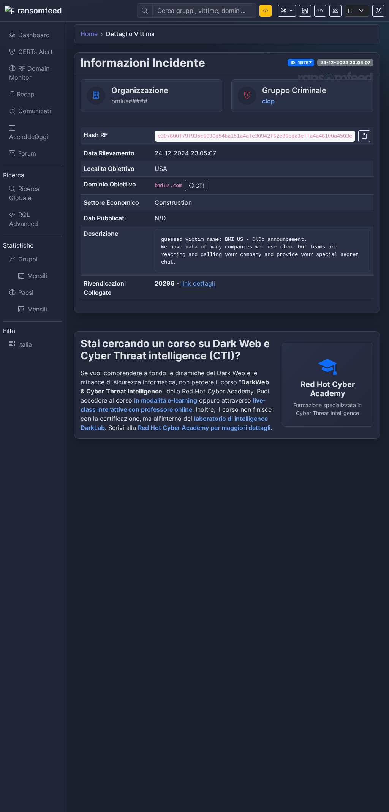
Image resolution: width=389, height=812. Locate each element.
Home (89, 34)
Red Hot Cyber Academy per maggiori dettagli (204, 427)
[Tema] (378, 11)
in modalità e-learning (165, 400)
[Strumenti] (287, 11)
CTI (199, 185)
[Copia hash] (364, 136)
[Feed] (305, 11)
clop (268, 101)
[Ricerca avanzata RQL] (265, 11)
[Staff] (335, 11)
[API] (320, 11)
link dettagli (198, 283)
